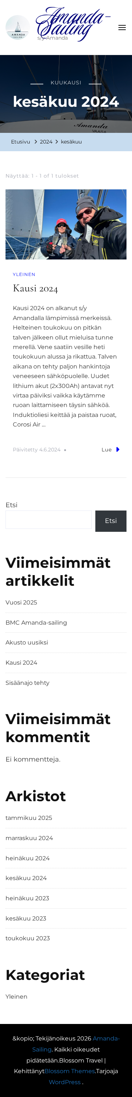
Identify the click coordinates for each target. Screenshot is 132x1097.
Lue (107, 449)
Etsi (12, 505)
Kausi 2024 (35, 288)
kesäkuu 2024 (26, 878)
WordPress (65, 1082)
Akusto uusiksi (27, 642)
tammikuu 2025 (29, 817)
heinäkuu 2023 (27, 898)
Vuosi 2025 (21, 602)
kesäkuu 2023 (26, 918)
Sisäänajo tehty (28, 682)
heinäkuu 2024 (28, 858)
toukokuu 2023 (28, 938)
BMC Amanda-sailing (36, 622)
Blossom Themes (69, 1071)
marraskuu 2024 (29, 838)
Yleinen (24, 274)
